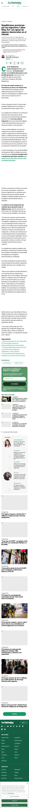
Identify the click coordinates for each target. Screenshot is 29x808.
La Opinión (3, 21)
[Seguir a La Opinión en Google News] (16, 726)
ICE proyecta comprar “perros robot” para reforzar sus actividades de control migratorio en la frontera (14, 623)
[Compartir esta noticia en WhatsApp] (6, 63)
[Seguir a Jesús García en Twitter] (12, 59)
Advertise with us (18, 778)
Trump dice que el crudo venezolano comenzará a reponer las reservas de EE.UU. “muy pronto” (20, 476)
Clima (15, 775)
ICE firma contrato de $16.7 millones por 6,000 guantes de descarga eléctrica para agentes (14, 679)
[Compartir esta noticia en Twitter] (14, 63)
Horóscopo (4, 778)
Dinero (3, 749)
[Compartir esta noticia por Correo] (18, 63)
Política (16, 472)
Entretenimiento (18, 440)
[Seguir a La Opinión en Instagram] (7, 726)
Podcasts (3, 769)
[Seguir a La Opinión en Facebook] (1, 726)
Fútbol (18, 6)
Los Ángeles (17, 743)
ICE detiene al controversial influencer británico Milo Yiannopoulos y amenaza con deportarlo (11, 651)
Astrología (3, 760)
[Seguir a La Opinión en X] (4, 726)
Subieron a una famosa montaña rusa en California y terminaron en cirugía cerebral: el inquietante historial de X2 (19, 456)
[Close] (27, 783)
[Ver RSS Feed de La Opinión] (4, 729)
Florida (16, 757)
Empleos (16, 772)
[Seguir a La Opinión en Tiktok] (13, 726)
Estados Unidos (5, 737)
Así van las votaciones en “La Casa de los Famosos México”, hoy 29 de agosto (19, 444)
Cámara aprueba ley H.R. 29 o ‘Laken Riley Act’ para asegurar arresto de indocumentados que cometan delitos (14, 343)
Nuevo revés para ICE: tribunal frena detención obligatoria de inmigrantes (14, 705)
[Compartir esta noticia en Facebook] (10, 63)
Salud (2, 752)
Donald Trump (5, 6)
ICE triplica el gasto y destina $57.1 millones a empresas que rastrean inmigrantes (20, 400)
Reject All (14, 800)
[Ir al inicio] (7, 722)
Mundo (3, 740)
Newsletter (4, 772)
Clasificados (17, 769)
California (17, 450)
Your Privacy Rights (14, 796)
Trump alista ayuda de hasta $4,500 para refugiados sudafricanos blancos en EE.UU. (19, 417)
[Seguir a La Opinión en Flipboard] (19, 726)
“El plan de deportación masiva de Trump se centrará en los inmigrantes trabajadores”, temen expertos (13, 349)
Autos (15, 752)
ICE (13, 6)
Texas (2, 757)
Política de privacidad (7, 388)
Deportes (16, 746)
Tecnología (4, 755)
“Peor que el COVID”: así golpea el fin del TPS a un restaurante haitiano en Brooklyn (19, 408)
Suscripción (4, 775)
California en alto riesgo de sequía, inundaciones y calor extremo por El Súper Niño (19, 466)
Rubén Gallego (19, 362)
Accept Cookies (14, 805)
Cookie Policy (11, 793)
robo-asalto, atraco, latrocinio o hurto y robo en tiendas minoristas (14, 158)
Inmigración (9, 21)
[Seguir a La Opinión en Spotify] (1, 729)
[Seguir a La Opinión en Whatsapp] (22, 726)
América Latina (18, 740)
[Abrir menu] (2, 3)
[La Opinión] (14, 3)
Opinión (16, 749)
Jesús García (11, 55)
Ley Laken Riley (7, 362)
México (3, 743)
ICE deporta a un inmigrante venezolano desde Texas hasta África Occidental (19, 425)
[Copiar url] (22, 63)
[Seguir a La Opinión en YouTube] (10, 726)
